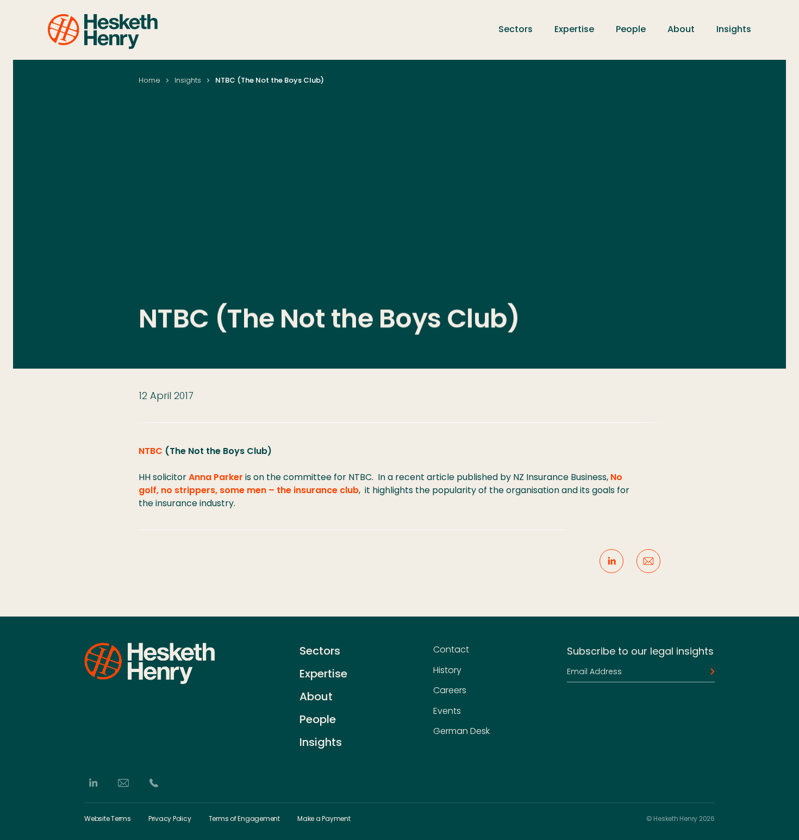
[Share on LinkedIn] (611, 561)
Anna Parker (216, 477)
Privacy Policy (169, 819)
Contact (451, 650)
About (681, 29)
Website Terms (107, 819)
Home (149, 80)
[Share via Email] (648, 561)
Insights (733, 29)
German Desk (461, 731)
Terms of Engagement (244, 819)
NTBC (151, 451)
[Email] (123, 783)
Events (447, 711)
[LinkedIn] (93, 783)
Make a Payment (324, 819)
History (447, 670)
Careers (449, 690)
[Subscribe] (709, 671)
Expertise (574, 29)
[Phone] (154, 783)
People (631, 29)
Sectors (515, 29)
